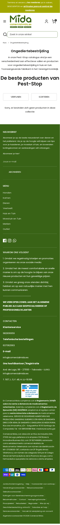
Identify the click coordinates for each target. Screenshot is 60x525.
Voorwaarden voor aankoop (43, 484)
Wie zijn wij (44, 503)
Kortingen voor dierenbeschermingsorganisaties (23, 495)
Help (27, 484)
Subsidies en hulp (39, 507)
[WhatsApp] (14, 240)
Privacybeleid (8, 503)
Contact (22, 499)
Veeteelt (8, 208)
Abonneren (15, 171)
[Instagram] (9, 240)
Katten (6, 197)
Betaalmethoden (10, 499)
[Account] (46, 20)
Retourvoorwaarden (35, 488)
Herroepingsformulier (36, 499)
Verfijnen (16, 96)
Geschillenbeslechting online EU (16, 507)
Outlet (6, 228)
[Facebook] (4, 240)
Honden (7, 192)
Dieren (6, 203)
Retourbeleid (21, 503)
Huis (5, 43)
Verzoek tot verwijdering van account (37, 511)
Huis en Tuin (9, 213)
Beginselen (33, 503)
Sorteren (44, 96)
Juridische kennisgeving (13, 484)
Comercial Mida (36, 516)
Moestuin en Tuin (12, 218)
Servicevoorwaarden (11, 511)
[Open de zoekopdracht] (4, 34)
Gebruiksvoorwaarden (12, 492)
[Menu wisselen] (5, 21)
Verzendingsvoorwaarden (14, 488)
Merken (7, 223)
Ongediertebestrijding (19, 43)
